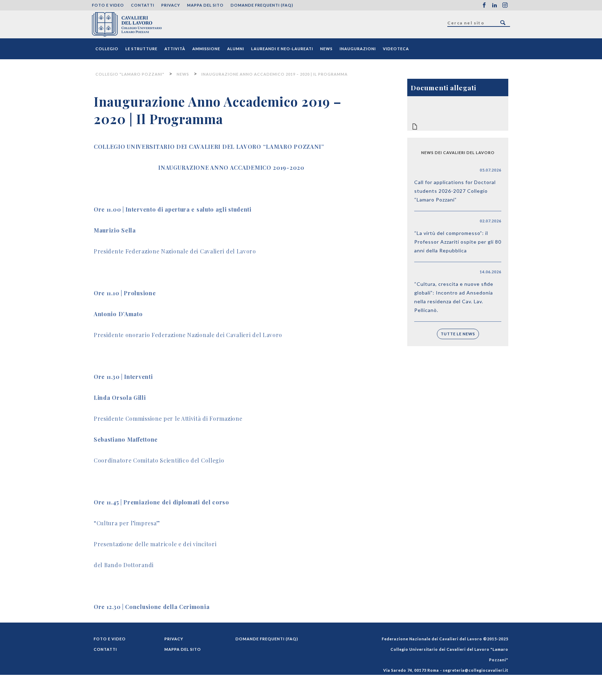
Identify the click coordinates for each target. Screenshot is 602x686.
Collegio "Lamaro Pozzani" (127, 24)
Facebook (484, 5)
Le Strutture (141, 48)
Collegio (106, 48)
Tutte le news (458, 333)
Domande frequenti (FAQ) (262, 5)
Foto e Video (108, 5)
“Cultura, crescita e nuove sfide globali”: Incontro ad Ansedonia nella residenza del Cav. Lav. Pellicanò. (453, 297)
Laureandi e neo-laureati (282, 48)
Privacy (170, 5)
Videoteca (396, 48)
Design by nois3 (491, 680)
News (326, 48)
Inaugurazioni (358, 48)
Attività (174, 48)
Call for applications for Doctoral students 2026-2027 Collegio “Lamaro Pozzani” (455, 191)
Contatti (142, 5)
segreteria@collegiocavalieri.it (475, 670)
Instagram (505, 5)
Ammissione (206, 48)
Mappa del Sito (205, 5)
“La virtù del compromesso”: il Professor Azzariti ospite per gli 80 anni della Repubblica (457, 241)
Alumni (235, 48)
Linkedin (494, 5)
